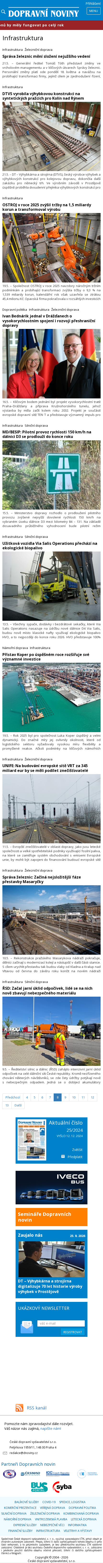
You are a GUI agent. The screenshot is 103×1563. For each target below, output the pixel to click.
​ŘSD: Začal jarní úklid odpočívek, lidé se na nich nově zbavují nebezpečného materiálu (47, 990)
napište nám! (50, 1428)
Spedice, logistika (72, 1502)
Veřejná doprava (52, 1508)
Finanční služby (20, 1531)
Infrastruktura (12, 49)
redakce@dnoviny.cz (24, 1453)
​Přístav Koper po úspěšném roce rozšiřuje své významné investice (45, 657)
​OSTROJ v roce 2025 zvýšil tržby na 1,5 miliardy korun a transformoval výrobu (46, 207)
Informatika (77, 1525)
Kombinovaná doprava (81, 1513)
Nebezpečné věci (52, 1525)
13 (7, 1105)
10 (73, 1097)
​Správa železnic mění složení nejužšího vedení (46, 56)
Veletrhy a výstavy (78, 1531)
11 (83, 1097)
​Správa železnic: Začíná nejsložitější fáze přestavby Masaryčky (41, 879)
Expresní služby (25, 1525)
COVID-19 (49, 1502)
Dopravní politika (14, 309)
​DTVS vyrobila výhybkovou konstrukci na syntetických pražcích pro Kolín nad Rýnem (43, 96)
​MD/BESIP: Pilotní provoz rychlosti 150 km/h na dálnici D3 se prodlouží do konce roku (46, 434)
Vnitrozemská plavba (51, 1519)
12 (92, 1097)
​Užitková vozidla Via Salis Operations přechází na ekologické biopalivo (49, 546)
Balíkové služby (27, 1502)
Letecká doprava (84, 1519)
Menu (93, 11)
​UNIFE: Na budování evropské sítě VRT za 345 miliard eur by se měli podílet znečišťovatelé (45, 768)
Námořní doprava (15, 648)
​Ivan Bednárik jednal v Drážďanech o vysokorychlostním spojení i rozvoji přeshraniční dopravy (48, 320)
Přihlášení (93, 3)
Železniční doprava (38, 49)
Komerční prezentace (20, 1508)
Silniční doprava (36, 425)
